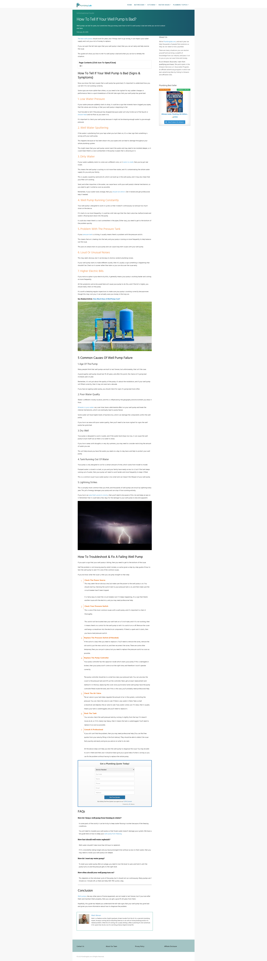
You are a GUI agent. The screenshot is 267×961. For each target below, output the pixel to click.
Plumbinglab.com (170, 41)
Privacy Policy (139, 946)
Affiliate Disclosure (170, 946)
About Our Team (111, 946)
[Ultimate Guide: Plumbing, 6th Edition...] (175, 101)
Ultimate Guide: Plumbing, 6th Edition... (174, 114)
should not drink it (118, 192)
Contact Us (80, 946)
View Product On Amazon (176, 122)
